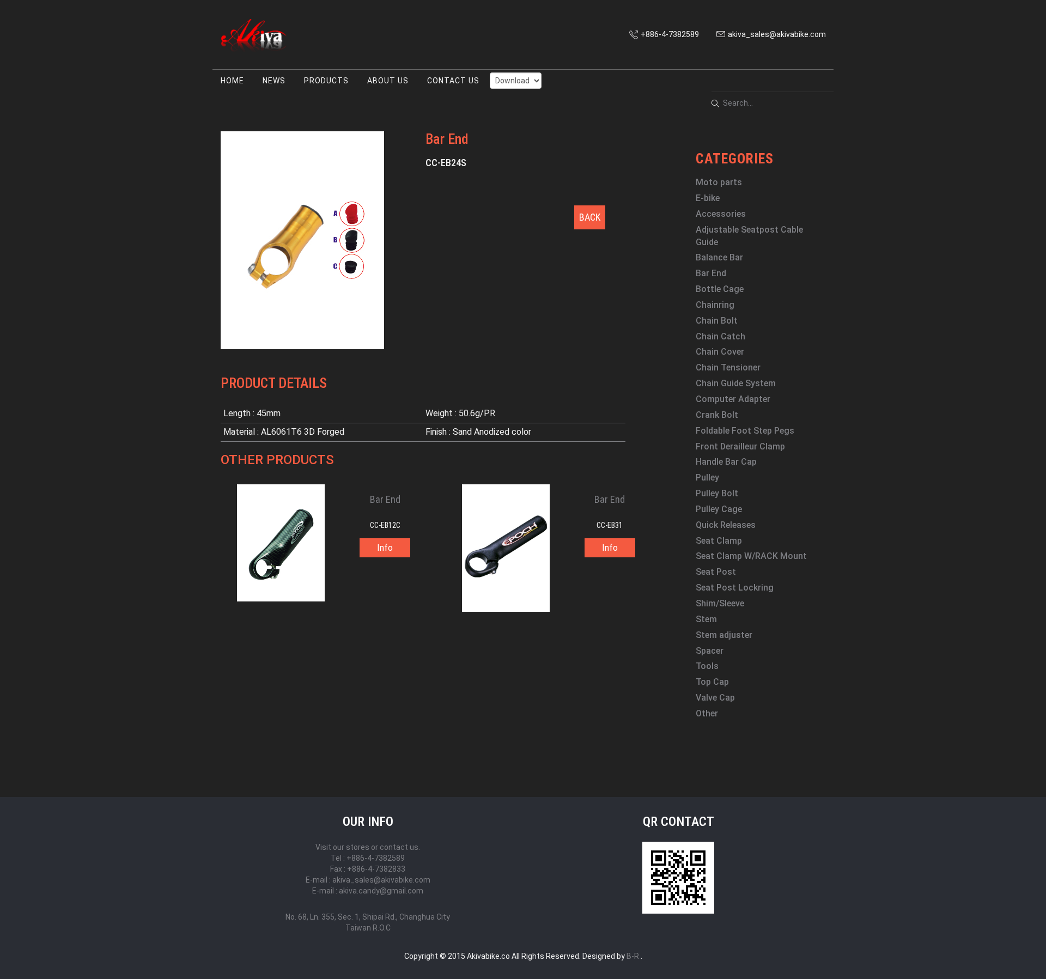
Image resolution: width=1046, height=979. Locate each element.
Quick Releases (726, 525)
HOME (232, 80)
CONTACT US (453, 80)
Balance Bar (719, 257)
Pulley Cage (719, 509)
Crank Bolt (717, 415)
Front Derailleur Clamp (740, 446)
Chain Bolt (717, 320)
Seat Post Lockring (735, 587)
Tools (707, 666)
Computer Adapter (733, 399)
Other (707, 713)
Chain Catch (720, 336)
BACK (589, 217)
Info (385, 548)
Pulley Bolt (717, 493)
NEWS (274, 80)
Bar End (711, 273)
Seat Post (716, 572)
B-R (633, 956)
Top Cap (712, 682)
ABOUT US (388, 80)
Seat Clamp (719, 541)
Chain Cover (720, 351)
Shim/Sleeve (720, 603)
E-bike (708, 198)
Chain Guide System (736, 383)
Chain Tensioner (728, 367)
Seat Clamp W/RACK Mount (751, 556)
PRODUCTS (326, 80)
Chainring (715, 305)
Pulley (707, 477)
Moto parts (719, 182)
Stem (706, 619)
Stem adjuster (724, 635)
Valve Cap (715, 697)
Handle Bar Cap (726, 462)
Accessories (721, 214)
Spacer (709, 651)
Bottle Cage (720, 289)
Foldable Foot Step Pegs (745, 430)
